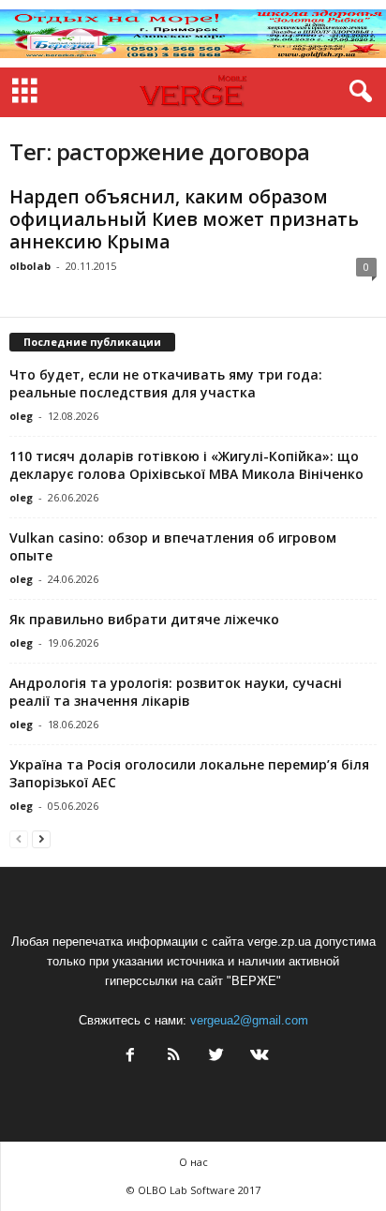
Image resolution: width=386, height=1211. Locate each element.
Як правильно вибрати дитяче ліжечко (144, 619)
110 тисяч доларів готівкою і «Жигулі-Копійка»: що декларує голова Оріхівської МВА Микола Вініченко (186, 465)
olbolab (30, 266)
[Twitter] (216, 1057)
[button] (357, 91)
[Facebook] (130, 1057)
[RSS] (173, 1057)
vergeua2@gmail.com (249, 1020)
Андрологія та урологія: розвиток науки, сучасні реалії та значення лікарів (175, 692)
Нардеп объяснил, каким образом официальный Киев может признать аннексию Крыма (184, 219)
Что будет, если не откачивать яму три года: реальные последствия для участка (165, 383)
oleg (21, 416)
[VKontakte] (257, 1057)
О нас (193, 1162)
